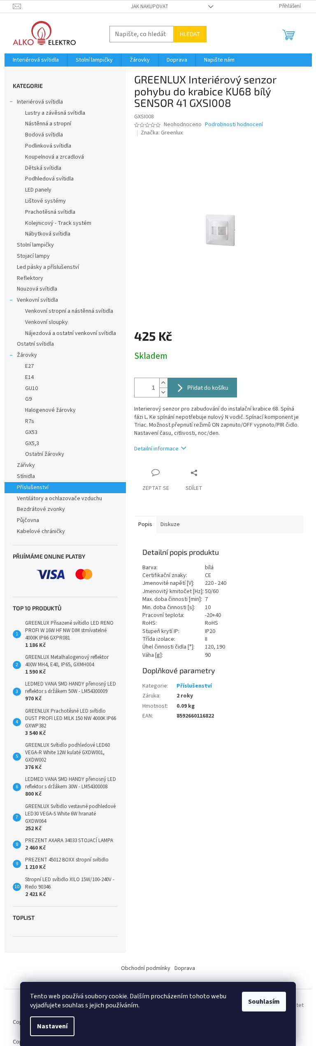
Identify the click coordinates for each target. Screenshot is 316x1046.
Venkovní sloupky (46, 322)
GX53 (31, 432)
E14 (29, 377)
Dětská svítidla (43, 168)
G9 (28, 399)
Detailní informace (156, 449)
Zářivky (26, 465)
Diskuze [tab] (170, 524)
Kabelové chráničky (41, 531)
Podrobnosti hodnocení (234, 125)
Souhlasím (264, 1001)
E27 (29, 366)
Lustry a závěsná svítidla (55, 113)
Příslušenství (33, 487)
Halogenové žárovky (50, 410)
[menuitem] (36, 60)
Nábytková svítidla (47, 234)
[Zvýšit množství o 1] (163, 383)
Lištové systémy (45, 201)
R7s (29, 421)
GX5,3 (32, 443)
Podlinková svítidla (48, 146)
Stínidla (26, 476)
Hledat (190, 33)
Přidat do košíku (207, 387)
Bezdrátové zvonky (41, 509)
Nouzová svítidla (37, 289)
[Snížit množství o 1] (163, 392)
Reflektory (30, 278)
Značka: (162, 133)
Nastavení (52, 1026)
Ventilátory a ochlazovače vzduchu (59, 498)
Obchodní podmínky (145, 968)
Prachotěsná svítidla (50, 212)
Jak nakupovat (149, 6)
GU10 (31, 388)
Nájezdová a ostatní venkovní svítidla (70, 333)
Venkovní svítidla (37, 300)
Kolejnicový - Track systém (58, 223)
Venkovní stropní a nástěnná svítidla (69, 311)
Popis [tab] (145, 524)
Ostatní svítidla (35, 344)
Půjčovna (28, 520)
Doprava (184, 968)
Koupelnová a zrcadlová (54, 157)
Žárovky (27, 355)
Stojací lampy (33, 256)
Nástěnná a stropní (48, 124)
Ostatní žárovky (44, 454)
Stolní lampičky (35, 245)
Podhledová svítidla (49, 179)
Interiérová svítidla (40, 102)
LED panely (38, 190)
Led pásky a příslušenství (48, 267)
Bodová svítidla (44, 135)
